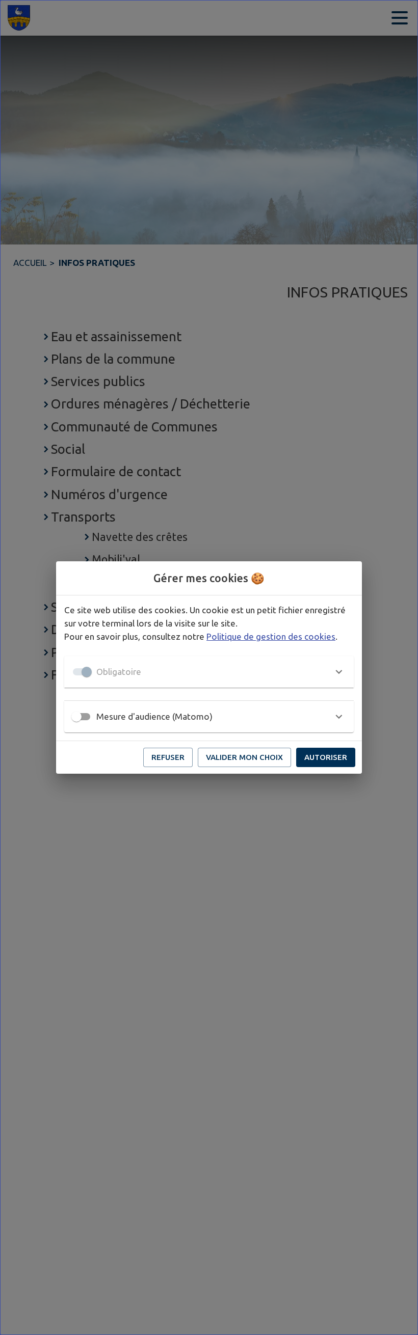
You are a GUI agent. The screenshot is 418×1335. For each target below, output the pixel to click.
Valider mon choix (244, 757)
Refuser (168, 757)
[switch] (76, 716)
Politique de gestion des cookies (270, 636)
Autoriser (325, 757)
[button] (209, 672)
